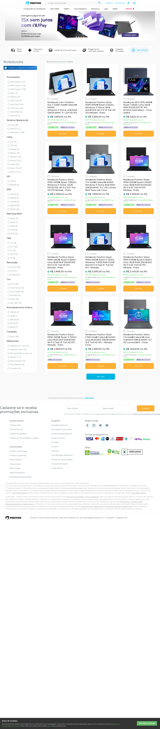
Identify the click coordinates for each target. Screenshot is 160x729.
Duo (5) (13, 142)
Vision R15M (54, 9)
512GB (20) (15, 209)
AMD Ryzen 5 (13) (18, 85)
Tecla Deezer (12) (17, 361)
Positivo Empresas (18, 455)
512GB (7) (14, 323)
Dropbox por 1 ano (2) (19, 346)
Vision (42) (14, 164)
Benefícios (142, 50)
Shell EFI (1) (15, 129)
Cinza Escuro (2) (17, 288)
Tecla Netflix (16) (17, 365)
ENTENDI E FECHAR (147, 723)
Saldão (115, 9)
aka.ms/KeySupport (19, 493)
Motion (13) (15, 153)
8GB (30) (14, 233)
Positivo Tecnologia (18, 451)
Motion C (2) (15, 357)
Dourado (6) (15, 295)
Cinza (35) (14, 284)
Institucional (15, 425)
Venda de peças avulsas (61, 459)
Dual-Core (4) (16, 100)
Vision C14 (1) (15, 168)
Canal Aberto (57, 468)
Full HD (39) (15, 267)
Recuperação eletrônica (61, 455)
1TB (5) (13, 181)
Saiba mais (89, 398)
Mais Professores (17, 473)
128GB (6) (14, 198)
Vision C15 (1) (15, 172)
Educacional (15, 464)
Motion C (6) (15, 157)
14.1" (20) (14, 247)
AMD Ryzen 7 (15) (18, 89)
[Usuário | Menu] (128, 3)
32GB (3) (14, 226)
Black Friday (15, 468)
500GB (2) (14, 185)
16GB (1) (13, 316)
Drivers (54, 447)
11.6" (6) (13, 243)
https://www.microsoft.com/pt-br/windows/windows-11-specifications (107, 506)
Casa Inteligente (80, 9)
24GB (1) (13, 222)
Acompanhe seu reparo (61, 429)
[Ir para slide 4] (83, 37)
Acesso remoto (58, 438)
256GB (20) (15, 205)
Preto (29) (14, 299)
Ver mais (100, 376)
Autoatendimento (59, 425)
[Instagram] (94, 425)
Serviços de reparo (59, 464)
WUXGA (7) (15, 275)
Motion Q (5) (15, 160)
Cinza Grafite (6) (17, 291)
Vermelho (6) (15, 303)
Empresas (120, 3)
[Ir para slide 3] (81, 37)
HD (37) (13, 271)
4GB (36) (14, 230)
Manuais (55, 451)
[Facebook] (87, 425)
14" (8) (13, 250)
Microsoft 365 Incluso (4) (21, 353)
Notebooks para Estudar (20, 477)
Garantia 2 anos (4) (18, 349)
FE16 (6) (13, 145)
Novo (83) (14, 336)
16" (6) (12, 258)
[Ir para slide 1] (76, 37)
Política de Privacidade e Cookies (146, 414)
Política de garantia (18, 434)
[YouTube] (107, 425)
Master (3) (14, 149)
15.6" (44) (14, 254)
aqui (49, 726)
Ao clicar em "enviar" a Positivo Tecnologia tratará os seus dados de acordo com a (112, 414)
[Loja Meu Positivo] (33, 3)
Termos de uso (16, 429)
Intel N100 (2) (16, 112)
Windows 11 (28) (17, 132)
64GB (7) (14, 327)
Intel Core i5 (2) (16, 108)
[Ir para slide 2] (79, 37)
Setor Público (16, 460)
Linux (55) (14, 125)
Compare (55, 99)
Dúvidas (54, 442)
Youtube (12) (15, 368)
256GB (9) (14, 320)
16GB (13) (14, 218)
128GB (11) (14, 312)
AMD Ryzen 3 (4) (17, 82)
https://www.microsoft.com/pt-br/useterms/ (82, 497)
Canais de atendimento (61, 434)
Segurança (95, 9)
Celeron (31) (15, 97)
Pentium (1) (15, 116)
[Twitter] (100, 425)
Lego (106, 9)
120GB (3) (14, 194)
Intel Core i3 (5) (16, 104)
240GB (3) (14, 202)
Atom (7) (14, 93)
